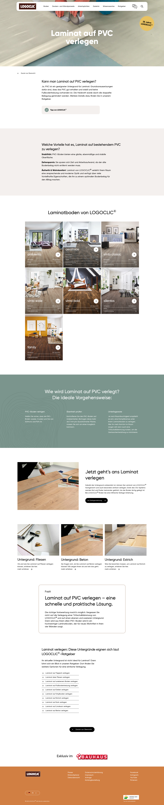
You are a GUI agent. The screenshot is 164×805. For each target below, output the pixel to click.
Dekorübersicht (74, 777)
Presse (70, 772)
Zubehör (96, 6)
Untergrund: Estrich (119, 559)
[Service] (134, 6)
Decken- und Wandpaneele (63, 6)
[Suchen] (142, 6)
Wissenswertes (109, 6)
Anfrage (88, 777)
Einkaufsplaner (73, 775)
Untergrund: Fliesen (31, 559)
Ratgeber (122, 6)
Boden (46, 6)
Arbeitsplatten (83, 6)
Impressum (89, 775)
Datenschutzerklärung (94, 772)
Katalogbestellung (92, 780)
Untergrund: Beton (74, 559)
